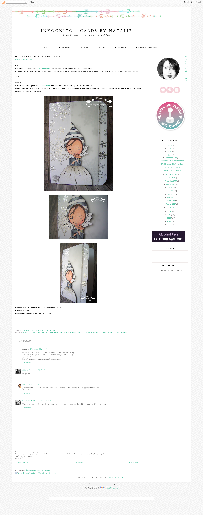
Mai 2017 (171, 194)
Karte (44, 332)
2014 (169, 218)
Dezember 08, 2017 (38, 349)
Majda (24, 384)
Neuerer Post (23, 462)
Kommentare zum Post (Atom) (38, 470)
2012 (169, 224)
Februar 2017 (171, 204)
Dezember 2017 (171, 158)
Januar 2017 (170, 207)
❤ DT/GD (102, 47)
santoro (76, 332)
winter (103, 332)
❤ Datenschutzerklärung (147, 47)
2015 (169, 215)
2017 (169, 155)
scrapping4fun (90, 332)
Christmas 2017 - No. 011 (172, 167)
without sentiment (118, 332)
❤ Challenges (65, 47)
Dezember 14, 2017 (44, 401)
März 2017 (171, 201)
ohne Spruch (55, 332)
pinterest (50, 330)
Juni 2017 (170, 191)
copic (33, 332)
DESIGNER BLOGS (116, 478)
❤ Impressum (121, 47)
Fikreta (25, 370)
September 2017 (171, 181)
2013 (169, 221)
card (26, 332)
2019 (169, 148)
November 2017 (171, 174)
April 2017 (170, 197)
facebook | (29, 330)
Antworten (26, 362)
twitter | (40, 330)
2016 (169, 211)
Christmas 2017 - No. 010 (172, 170)
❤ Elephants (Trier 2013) (171, 270)
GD (38, 332)
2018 (169, 152)
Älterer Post (134, 462)
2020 (170, 145)
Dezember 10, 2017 (37, 370)
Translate (112, 488)
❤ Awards (84, 47)
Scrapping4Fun (44, 68)
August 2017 (170, 184)
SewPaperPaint (28, 401)
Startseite (79, 462)
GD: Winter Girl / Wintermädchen (172, 161)
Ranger (67, 332)
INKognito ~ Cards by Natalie (86, 30)
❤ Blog (46, 47)
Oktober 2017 (171, 178)
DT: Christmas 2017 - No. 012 (172, 164)
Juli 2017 (171, 188)
